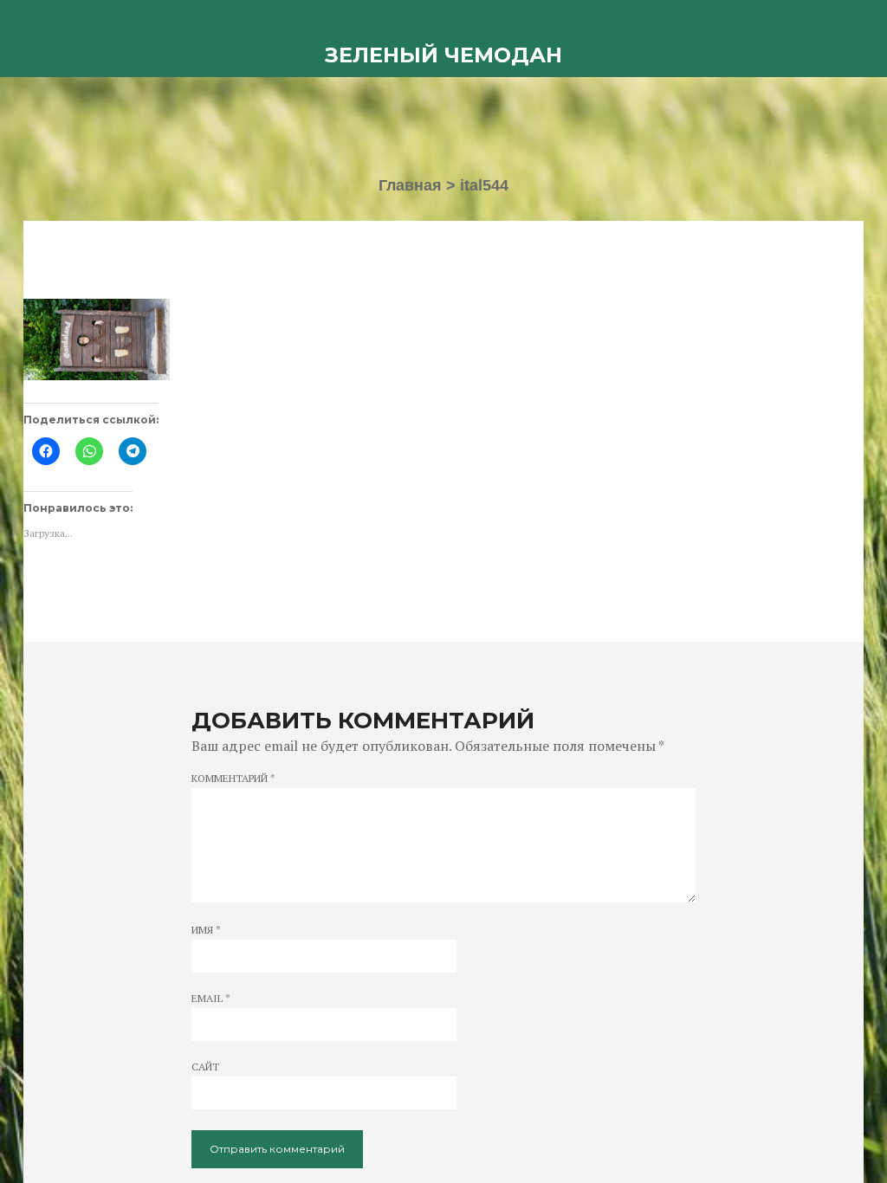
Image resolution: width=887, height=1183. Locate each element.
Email (210, 998)
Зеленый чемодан (443, 55)
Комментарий (233, 778)
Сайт (205, 1067)
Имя (206, 930)
